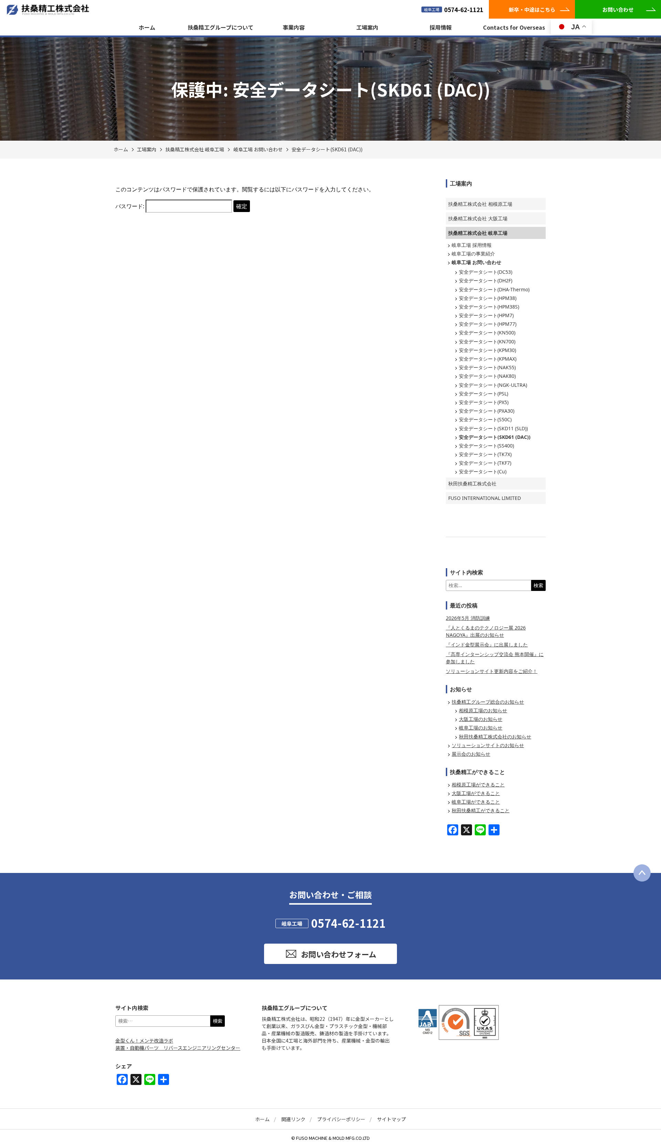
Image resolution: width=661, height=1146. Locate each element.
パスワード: (130, 206)
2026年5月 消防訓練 (468, 618)
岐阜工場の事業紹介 (473, 253)
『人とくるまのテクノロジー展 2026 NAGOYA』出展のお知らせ (486, 631)
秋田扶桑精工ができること (481, 810)
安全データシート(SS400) (486, 445)
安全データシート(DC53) (485, 272)
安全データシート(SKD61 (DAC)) (327, 149)
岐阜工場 (194, 149)
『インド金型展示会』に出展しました (487, 644)
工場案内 (367, 27)
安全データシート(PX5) (483, 402)
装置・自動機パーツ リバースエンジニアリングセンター (177, 1047)
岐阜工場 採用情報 (472, 245)
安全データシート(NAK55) (487, 367)
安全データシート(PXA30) (486, 411)
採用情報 (441, 27)
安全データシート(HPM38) (487, 298)
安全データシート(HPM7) (486, 315)
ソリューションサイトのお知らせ (488, 745)
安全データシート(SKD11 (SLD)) (493, 428)
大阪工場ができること (476, 793)
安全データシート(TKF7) (485, 463)
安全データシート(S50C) (485, 419)
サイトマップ (391, 1119)
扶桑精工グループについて (220, 27)
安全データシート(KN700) (487, 341)
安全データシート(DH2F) (485, 280)
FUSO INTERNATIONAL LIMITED (484, 498)
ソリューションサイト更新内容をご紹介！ (491, 671)
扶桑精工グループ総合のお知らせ (488, 701)
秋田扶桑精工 (472, 483)
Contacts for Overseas (514, 27)
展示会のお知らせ (471, 754)
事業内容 (294, 27)
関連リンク (293, 1119)
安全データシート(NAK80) (487, 376)
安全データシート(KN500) (487, 332)
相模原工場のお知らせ (483, 710)
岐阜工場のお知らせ (480, 727)
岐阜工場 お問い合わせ (258, 149)
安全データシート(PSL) (483, 393)
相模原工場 (480, 204)
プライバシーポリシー (341, 1119)
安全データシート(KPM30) (487, 350)
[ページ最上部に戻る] (642, 873)
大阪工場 (477, 218)
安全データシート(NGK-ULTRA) (493, 385)
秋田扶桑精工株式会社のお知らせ (495, 736)
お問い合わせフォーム (338, 953)
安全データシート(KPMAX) (487, 358)
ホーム (147, 27)
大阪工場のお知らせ (480, 719)
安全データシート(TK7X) (485, 454)
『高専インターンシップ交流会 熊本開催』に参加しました (495, 658)
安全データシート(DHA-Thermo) (494, 289)
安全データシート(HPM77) (487, 324)
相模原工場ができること (478, 784)
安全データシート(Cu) (482, 471)
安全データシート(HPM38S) (489, 306)
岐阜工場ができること (476, 801)
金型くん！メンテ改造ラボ (144, 1040)
